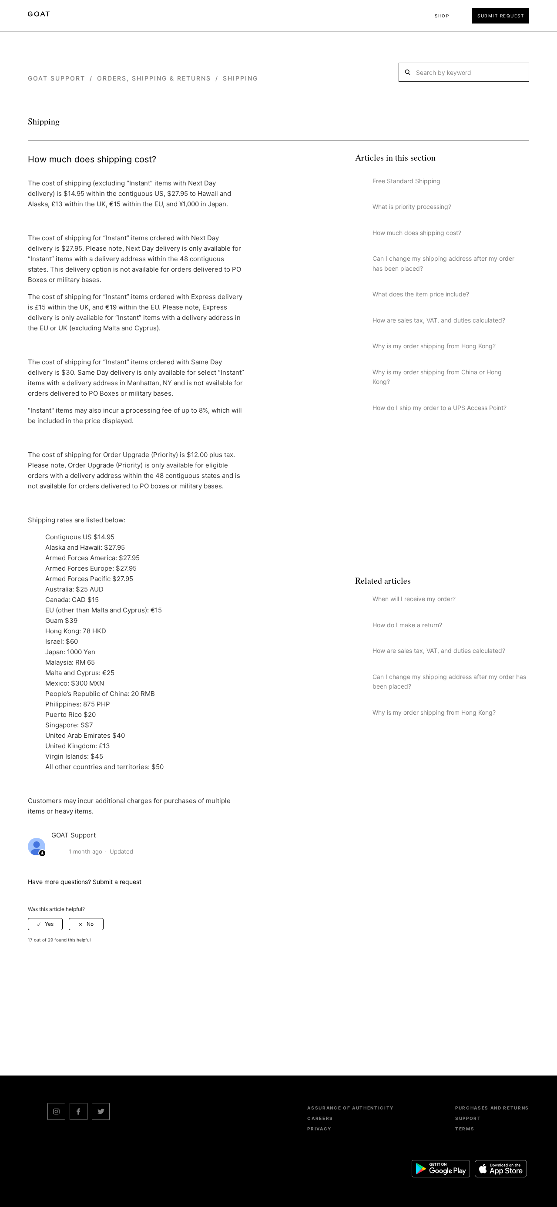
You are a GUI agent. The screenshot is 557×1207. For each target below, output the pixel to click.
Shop (442, 15)
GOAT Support (56, 78)
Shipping (240, 78)
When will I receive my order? (414, 598)
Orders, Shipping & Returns (154, 78)
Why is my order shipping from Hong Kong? (434, 346)
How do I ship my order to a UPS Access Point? (439, 407)
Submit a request (117, 881)
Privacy (319, 1128)
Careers (320, 1118)
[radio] (45, 924)
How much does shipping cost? (416, 232)
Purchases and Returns (492, 1107)
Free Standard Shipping (406, 181)
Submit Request (500, 15)
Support (468, 1118)
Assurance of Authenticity (350, 1107)
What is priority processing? (411, 206)
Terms (464, 1128)
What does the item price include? (420, 294)
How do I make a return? (407, 625)
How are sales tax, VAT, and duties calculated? (438, 320)
